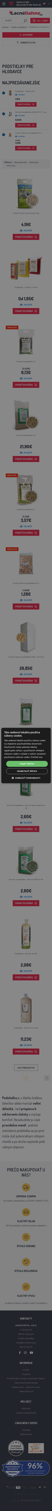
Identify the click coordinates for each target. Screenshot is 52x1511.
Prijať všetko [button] (27, 763)
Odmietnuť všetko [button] (27, 771)
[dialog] (26, 755)
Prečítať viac (37, 757)
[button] (26, 778)
